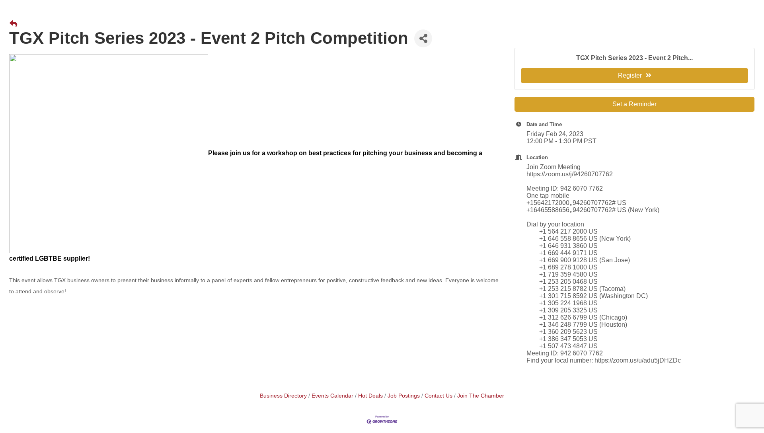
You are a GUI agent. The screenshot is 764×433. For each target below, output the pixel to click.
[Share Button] (423, 38)
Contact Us (438, 396)
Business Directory (283, 396)
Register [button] (630, 75)
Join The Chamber (480, 396)
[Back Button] (13, 24)
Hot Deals (370, 396)
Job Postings (404, 396)
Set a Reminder (634, 104)
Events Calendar (332, 396)
